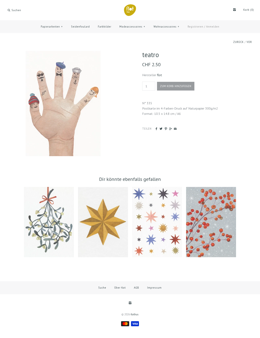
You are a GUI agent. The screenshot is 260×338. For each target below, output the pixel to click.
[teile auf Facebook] (156, 129)
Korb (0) (248, 10)
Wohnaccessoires (166, 26)
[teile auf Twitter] (161, 129)
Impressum (154, 287)
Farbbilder (104, 26)
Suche (102, 287)
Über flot (120, 287)
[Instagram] (234, 10)
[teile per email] (175, 129)
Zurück (238, 42)
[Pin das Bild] (166, 129)
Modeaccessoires (132, 26)
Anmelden (212, 26)
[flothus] (130, 6)
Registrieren (195, 26)
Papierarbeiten (52, 26)
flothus (135, 314)
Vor (249, 42)
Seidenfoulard (80, 26)
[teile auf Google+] (170, 129)
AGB (136, 287)
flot (159, 75)
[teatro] (63, 53)
